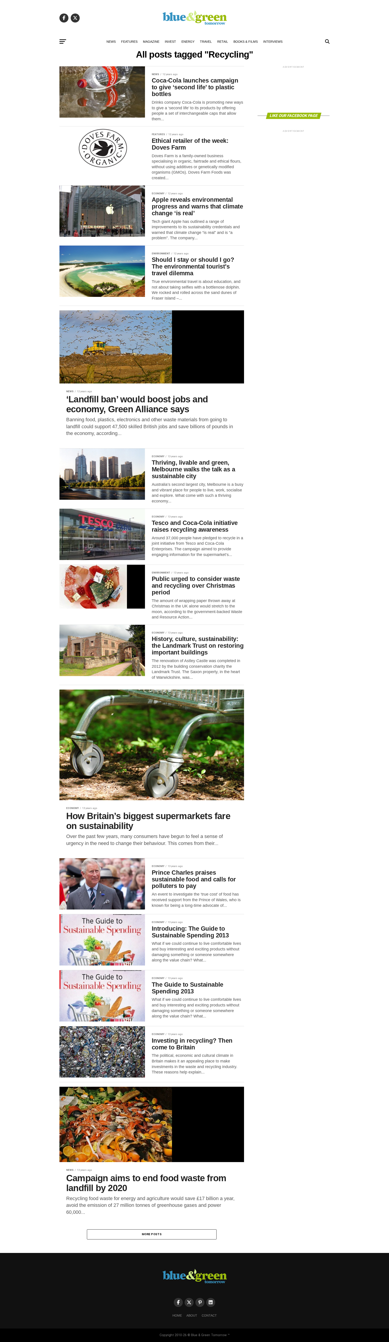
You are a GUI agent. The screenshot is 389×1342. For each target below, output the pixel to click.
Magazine (151, 41)
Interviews (273, 41)
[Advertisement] (294, 89)
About (191, 1315)
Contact (209, 1315)
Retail (222, 41)
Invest (170, 41)
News (111, 41)
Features (129, 41)
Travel (206, 41)
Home (177, 1315)
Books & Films (245, 41)
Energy (187, 41)
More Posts (152, 1234)
